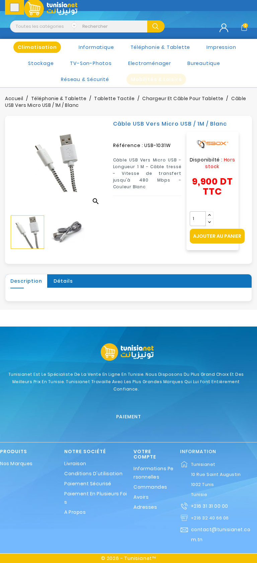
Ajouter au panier (217, 236)
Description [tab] (26, 281)
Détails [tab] (63, 281)
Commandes (150, 487)
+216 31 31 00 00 (209, 506)
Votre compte (145, 454)
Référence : (128, 145)
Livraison (75, 463)
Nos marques (16, 463)
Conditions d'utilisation (93, 473)
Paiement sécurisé (87, 483)
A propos (75, 512)
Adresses (145, 507)
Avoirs (141, 497)
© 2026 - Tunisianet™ (128, 558)
